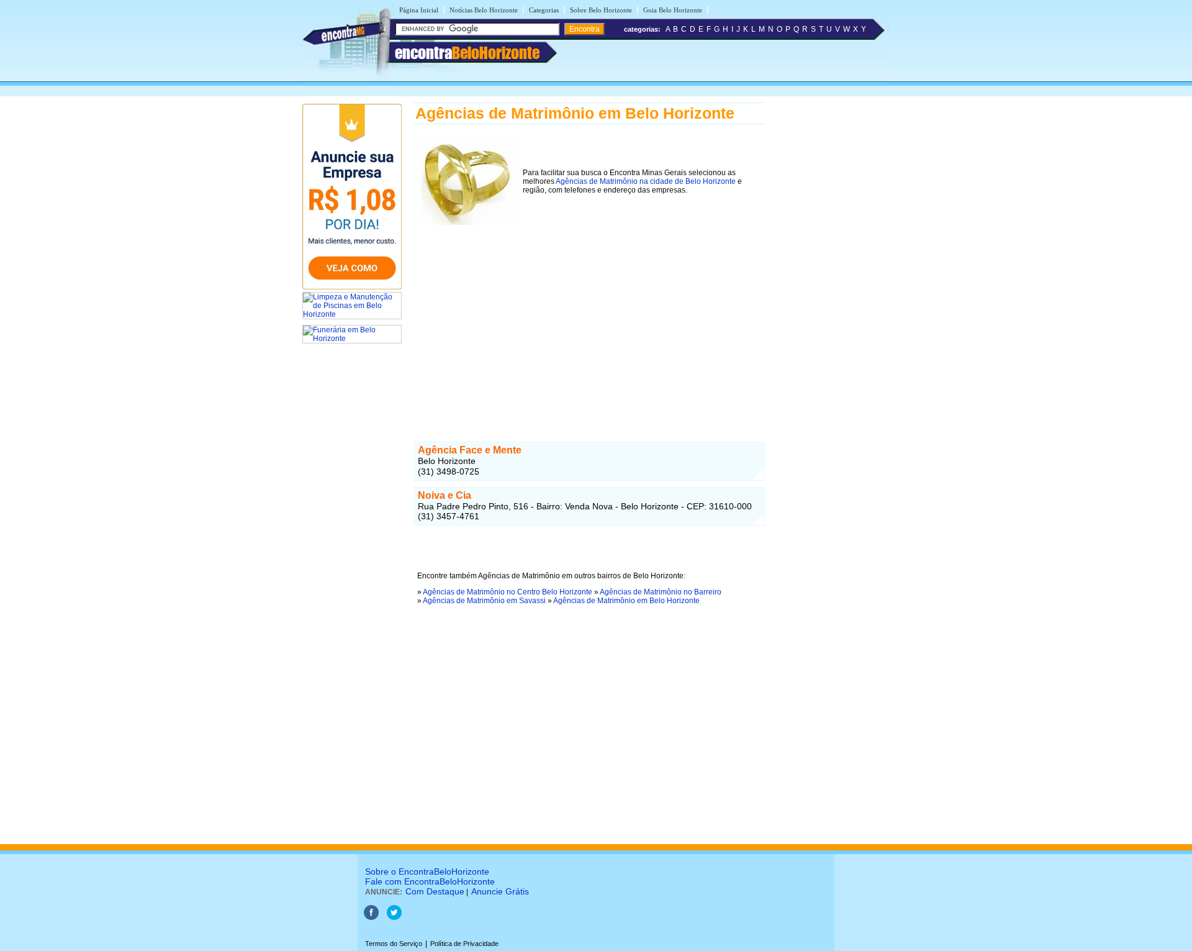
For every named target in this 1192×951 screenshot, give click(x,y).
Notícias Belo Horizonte (483, 10)
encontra (467, 53)
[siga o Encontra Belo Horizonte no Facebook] (371, 917)
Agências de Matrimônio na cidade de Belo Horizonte (646, 181)
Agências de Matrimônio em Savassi (484, 600)
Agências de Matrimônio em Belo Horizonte (626, 600)
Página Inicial (418, 10)
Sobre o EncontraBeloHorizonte (427, 871)
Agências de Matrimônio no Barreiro (660, 592)
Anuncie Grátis (500, 891)
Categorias (544, 10)
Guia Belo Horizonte (672, 10)
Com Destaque (434, 891)
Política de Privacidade (464, 943)
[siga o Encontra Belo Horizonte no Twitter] (394, 917)
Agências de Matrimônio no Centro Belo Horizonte (507, 592)
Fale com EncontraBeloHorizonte (430, 881)
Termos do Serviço (393, 943)
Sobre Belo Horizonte (601, 10)
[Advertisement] (589, 315)
